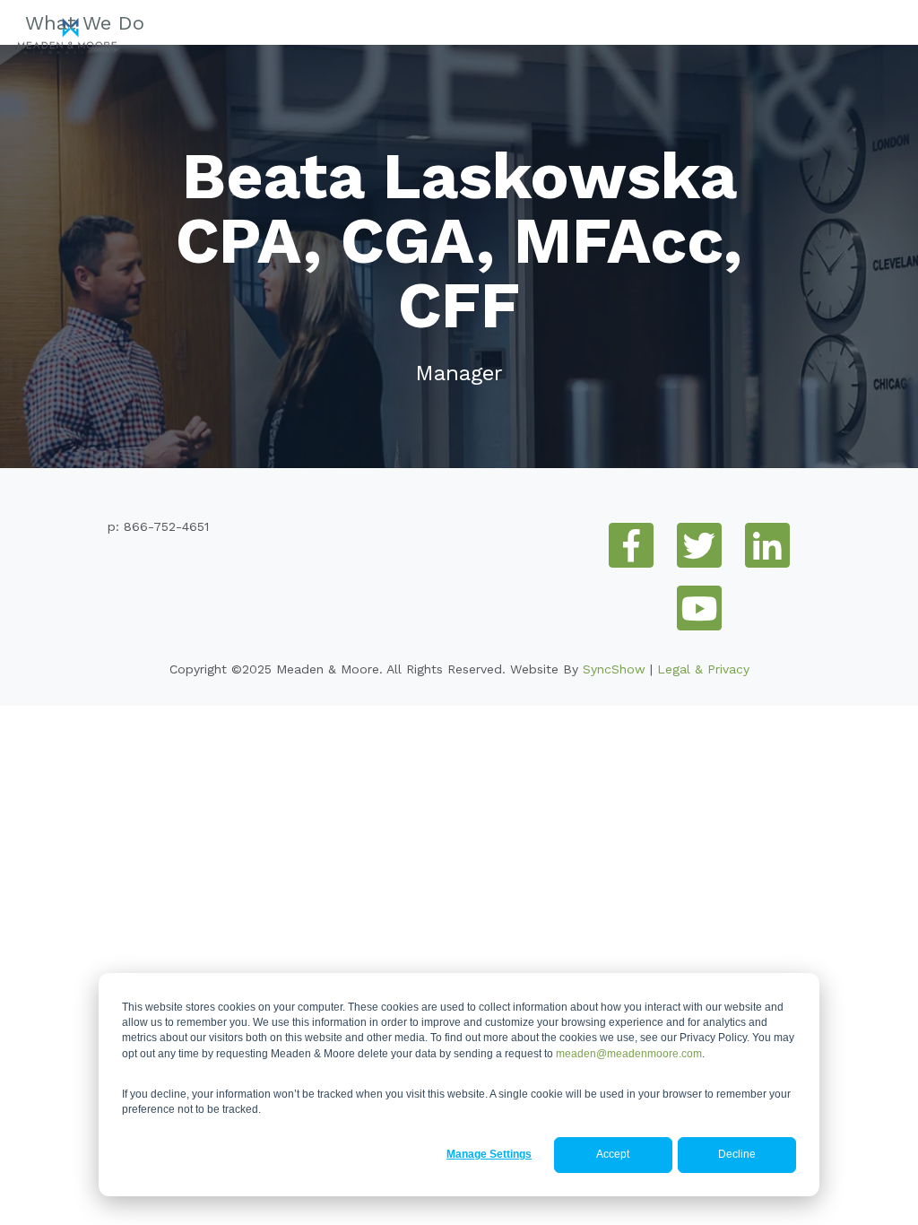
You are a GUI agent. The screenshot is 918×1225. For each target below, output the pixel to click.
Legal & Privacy (703, 669)
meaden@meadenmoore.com (629, 1053)
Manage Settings (489, 1154)
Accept (612, 1154)
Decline (737, 1154)
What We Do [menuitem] (84, 23)
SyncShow (614, 669)
